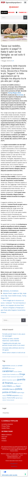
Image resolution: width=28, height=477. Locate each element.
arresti (20, 365)
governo (15, 380)
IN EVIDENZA (14, 291)
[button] (25, 2)
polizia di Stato (9, 392)
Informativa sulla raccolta (9, 475)
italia (18, 383)
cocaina (4, 374)
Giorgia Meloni (10, 380)
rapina (19, 392)
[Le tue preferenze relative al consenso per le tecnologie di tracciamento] (25, 474)
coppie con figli (17, 293)
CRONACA (6, 291)
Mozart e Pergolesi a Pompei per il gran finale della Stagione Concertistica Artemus (13, 310)
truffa (13, 398)
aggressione (6, 365)
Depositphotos (14, 466)
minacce (14, 386)
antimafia (13, 365)
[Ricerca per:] (11, 320)
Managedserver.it (14, 463)
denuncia (17, 374)
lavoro (21, 383)
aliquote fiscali (7, 293)
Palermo (12, 389)
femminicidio (13, 376)
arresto (5, 368)
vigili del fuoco (18, 398)
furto (21, 376)
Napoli (18, 386)
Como (8, 374)
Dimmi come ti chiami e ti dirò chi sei (13, 352)
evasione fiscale (6, 376)
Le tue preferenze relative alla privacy (15, 471)
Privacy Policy (6, 412)
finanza (18, 376)
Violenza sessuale (10, 400)
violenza (4, 400)
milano (9, 386)
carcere (15, 371)
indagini (15, 383)
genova (4, 380)
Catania (20, 371)
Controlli (12, 374)
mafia (4, 386)
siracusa (21, 395)
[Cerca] (25, 17)
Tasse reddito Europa (14, 296)
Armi (17, 365)
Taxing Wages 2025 (14, 93)
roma (9, 395)
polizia (18, 389)
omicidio (5, 389)
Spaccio (4, 398)
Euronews (20, 95)
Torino (9, 398)
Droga (22, 374)
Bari (10, 368)
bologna (13, 368)
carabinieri (7, 371)
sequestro (15, 395)
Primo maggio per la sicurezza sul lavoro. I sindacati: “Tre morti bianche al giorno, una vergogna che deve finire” (13, 303)
